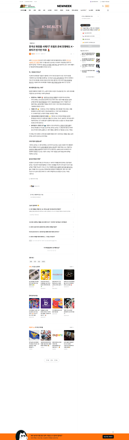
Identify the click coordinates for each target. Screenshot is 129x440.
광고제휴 (98, 10)
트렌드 (61, 10)
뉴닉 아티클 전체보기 (90, 77)
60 (48, 360)
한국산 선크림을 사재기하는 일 (51, 65)
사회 (44, 10)
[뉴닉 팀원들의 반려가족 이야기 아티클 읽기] (27, 6)
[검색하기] (103, 6)
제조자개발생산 (43, 102)
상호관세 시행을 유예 (34, 149)
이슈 (67, 10)
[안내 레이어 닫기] (113, 432)
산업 (39, 261)
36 (56, 360)
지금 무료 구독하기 (108, 436)
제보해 (53, 240)
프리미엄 (23, 10)
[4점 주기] (53, 250)
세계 (39, 10)
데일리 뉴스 (32, 43)
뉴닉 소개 (21, 1)
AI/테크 (50, 10)
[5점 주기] (55, 250)
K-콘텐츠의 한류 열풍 (64, 125)
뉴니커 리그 (83, 10)
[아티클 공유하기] (71, 54)
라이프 (43, 261)
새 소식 (35, 1)
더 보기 (71, 266)
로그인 (107, 6)
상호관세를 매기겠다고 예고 (48, 147)
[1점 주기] (48, 250)
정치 (30, 10)
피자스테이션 (75, 10)
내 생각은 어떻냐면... (34, 215)
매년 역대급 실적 (56, 82)
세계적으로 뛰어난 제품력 (50, 97)
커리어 (55, 10)
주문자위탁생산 (55, 102)
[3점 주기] (52, 250)
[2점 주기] (50, 250)
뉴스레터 (91, 10)
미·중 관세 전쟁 (36, 60)
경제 (35, 10)
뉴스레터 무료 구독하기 (28, 1)
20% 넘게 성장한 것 (58, 78)
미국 (35, 261)
